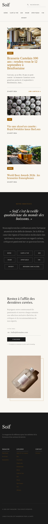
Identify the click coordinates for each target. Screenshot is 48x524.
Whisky (24, 18)
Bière (6, 13)
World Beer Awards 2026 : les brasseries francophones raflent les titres (23, 178)
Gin (21, 13)
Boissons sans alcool (31, 266)
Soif (5, 4)
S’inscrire (16, 339)
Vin (43, 13)
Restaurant (20, 466)
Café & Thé (14, 13)
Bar (18, 456)
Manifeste (5, 453)
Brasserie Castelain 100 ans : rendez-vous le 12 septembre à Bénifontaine (22, 63)
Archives (5, 456)
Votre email (11, 328)
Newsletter (5, 460)
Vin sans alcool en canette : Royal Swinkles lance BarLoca (23, 128)
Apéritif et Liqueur (22, 453)
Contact (37, 453)
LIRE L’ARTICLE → (35, 92)
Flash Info (20, 463)
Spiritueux (35, 13)
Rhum (27, 13)
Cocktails (19, 460)
